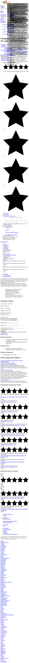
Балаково (3, 548)
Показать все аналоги (6, 44)
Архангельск (3, 546)
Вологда (2, 565)
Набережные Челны (5, 595)
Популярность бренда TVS (9, 216)
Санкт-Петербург (4, 542)
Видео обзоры (4, 59)
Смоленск (3, 628)
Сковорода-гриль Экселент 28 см (8, 444)
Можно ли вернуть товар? (7, 370)
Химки (2, 649)
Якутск (2, 659)
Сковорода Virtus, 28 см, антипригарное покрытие (12, 498)
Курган (2, 588)
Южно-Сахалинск (5, 658)
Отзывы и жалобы (5, 60)
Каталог (2, 5)
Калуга (2, 578)
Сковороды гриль (7, 250)
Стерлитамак (4, 632)
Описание (5, 274)
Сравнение (5, 524)
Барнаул (2, 550)
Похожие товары (5, 57)
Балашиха (3, 549)
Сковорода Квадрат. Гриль (7, 421)
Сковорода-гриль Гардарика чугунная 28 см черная (12, 435)
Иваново (3, 571)
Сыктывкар (3, 635)
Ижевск (2, 572)
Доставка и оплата (7, 529)
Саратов (2, 625)
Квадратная (6, 245)
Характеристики (4, 241)
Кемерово (3, 579)
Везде (2, 7)
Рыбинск (3, 620)
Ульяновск (3, 646)
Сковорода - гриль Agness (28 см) (8, 401)
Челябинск (3, 652)
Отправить (3, 330)
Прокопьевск (4, 617)
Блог (4, 525)
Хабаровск (3, 648)
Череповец (3, 653)
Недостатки (3, 325)
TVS (8, 214)
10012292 (5, 257)
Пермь (2, 612)
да (3, 262)
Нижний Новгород (5, 600)
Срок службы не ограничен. (9, 254)
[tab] (14, 241)
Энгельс (2, 657)
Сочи (2, 629)
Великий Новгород (5, 558)
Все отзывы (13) (7, 275)
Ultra (2, 474)
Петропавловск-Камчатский (7, 614)
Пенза (2, 611)
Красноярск (3, 587)
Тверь (2, 638)
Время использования (6, 318)
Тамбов (2, 637)
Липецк (2, 590)
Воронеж (3, 566)
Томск (2, 641)
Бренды (5, 530)
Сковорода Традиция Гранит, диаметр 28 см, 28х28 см (13, 425)
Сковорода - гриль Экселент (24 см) (9, 411)
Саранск (2, 624)
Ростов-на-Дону (4, 619)
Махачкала (3, 593)
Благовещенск (4, 554)
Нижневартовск (4, 597)
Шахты (2, 655)
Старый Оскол (4, 631)
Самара (2, 623)
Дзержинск (3, 568)
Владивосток (4, 559)
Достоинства (3, 322)
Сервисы (5, 531)
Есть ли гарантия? (5, 379)
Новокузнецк (4, 602)
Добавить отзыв (7, 276)
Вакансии (5, 533)
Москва (2, 541)
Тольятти (3, 640)
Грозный (3, 567)
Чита (2, 654)
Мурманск (3, 594)
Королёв (2, 583)
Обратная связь (6, 518)
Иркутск (2, 573)
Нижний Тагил (4, 601)
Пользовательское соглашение (10, 521)
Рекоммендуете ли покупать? (7, 320)
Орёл (2, 607)
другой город (4, 661)
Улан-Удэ (3, 645)
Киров (2, 581)
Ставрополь (3, 630)
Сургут (2, 634)
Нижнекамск (3, 599)
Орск (2, 610)
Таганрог (3, 636)
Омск (2, 606)
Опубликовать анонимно (7, 329)
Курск (2, 589)
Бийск (2, 553)
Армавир (3, 544)
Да (3, 265)
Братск (2, 555)
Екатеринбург (4, 570)
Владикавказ (3, 560)
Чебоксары (3, 651)
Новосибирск (4, 605)
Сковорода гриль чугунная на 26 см (9, 467)
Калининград (4, 577)
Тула (2, 642)
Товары (5, 515)
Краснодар (3, 585)
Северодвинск (4, 626)
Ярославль (3, 660)
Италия (5, 259)
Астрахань (3, 547)
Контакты (5, 517)
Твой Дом (10, 226)
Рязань (2, 622)
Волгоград (3, 562)
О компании (6, 528)
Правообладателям (7, 522)
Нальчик (2, 596)
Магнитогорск (4, 591)
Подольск (3, 616)
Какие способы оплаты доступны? (8, 364)
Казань (2, 576)
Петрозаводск (4, 613)
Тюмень (2, 643)
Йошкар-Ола (3, 575)
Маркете (13, 362)
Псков (2, 618)
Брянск (2, 556)
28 (3, 252)
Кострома (3, 584)
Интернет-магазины (7, 514)
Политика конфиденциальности (10, 534)
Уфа (1, 647)
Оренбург (3, 608)
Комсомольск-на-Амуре (6, 582)
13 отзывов (5, 213)
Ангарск (2, 543)
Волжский (3, 564)
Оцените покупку (5, 314)
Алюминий (5, 247)
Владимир (3, 561)
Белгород (3, 552)
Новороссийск (4, 603)
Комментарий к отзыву (6, 328)
